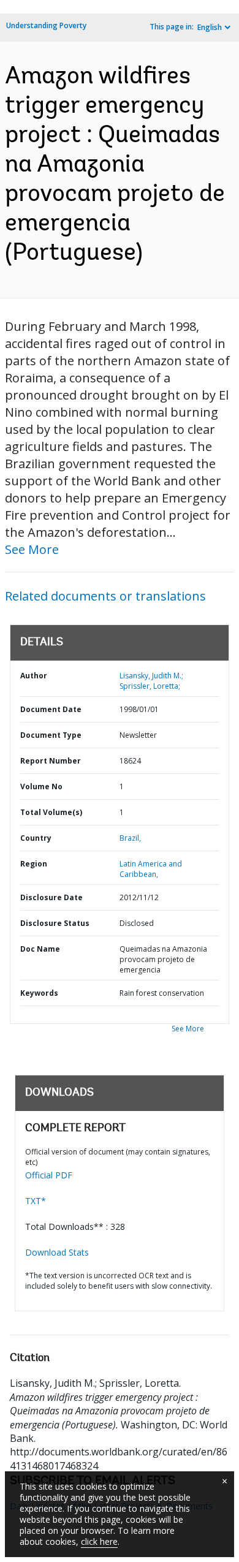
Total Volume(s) (51, 812)
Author (33, 675)
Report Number (50, 761)
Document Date (51, 709)
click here (99, 1541)
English (209, 27)
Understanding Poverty (46, 25)
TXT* (35, 1201)
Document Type (51, 735)
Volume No (41, 786)
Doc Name (40, 949)
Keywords (39, 993)
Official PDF (48, 1175)
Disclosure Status (54, 923)
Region (33, 864)
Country (35, 838)
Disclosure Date (51, 897)
